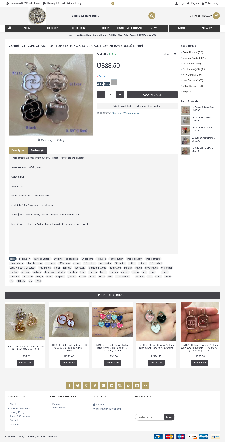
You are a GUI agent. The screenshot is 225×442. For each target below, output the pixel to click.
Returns (56, 404)
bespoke (60, 276)
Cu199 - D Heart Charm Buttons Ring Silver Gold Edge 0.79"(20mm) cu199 (112, 348)
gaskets (72, 276)
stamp (135, 272)
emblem (93, 272)
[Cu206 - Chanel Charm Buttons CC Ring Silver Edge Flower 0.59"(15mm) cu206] (51, 95)
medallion (28, 276)
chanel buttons (153, 258)
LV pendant (87, 258)
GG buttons (89, 263)
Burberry (21, 281)
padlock (37, 272)
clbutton (14, 272)
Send (169, 417)
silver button (151, 267)
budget (39, 276)
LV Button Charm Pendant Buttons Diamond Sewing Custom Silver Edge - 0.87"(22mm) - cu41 (204, 138)
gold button (115, 267)
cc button (101, 258)
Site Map (14, 424)
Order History (59, 407)
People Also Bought (112, 295)
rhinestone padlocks (54, 272)
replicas (67, 267)
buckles (114, 272)
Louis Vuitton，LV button (22, 267)
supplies (72, 272)
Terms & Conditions (20, 416)
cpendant (101, 404)
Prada (102, 276)
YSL (149, 276)
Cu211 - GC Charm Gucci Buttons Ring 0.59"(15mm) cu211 (25, 347)
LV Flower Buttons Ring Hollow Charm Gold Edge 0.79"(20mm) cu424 (204, 107)
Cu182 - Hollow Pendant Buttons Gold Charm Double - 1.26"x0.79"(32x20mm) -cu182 (199, 348)
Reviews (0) (37, 150)
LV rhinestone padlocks (66, 258)
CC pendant (156, 263)
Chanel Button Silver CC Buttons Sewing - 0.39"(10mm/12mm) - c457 (204, 117)
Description (18, 150)
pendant (25, 272)
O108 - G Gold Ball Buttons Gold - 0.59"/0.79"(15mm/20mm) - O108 (69, 348)
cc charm (50, 263)
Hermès (140, 276)
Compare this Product (149, 106)
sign (144, 272)
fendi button (45, 267)
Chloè (158, 276)
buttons (142, 263)
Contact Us (15, 420)
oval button (166, 267)
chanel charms (34, 263)
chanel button (116, 258)
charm (165, 272)
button (132, 263)
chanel (76, 263)
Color (102, 76)
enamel (125, 272)
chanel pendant (134, 258)
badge (103, 272)
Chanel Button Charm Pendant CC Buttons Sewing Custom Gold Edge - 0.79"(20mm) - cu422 (204, 128)
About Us (14, 404)
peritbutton (24, 258)
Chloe (168, 276)
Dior (110, 276)
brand (49, 276)
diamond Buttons (42, 258)
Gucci (92, 276)
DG (11, 281)
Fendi (57, 267)
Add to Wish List (122, 106)
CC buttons (64, 263)
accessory (80, 267)
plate (152, 272)
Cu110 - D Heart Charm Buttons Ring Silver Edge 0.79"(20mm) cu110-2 (156, 348)
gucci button (105, 263)
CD (30, 281)
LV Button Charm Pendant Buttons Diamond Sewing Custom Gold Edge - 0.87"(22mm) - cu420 (204, 148)
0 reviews (117, 113)
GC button (120, 263)
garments (14, 276)
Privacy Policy (17, 412)
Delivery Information (20, 408)
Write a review (131, 113)
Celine (82, 276)
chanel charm (17, 263)
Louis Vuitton (122, 276)
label (82, 272)
